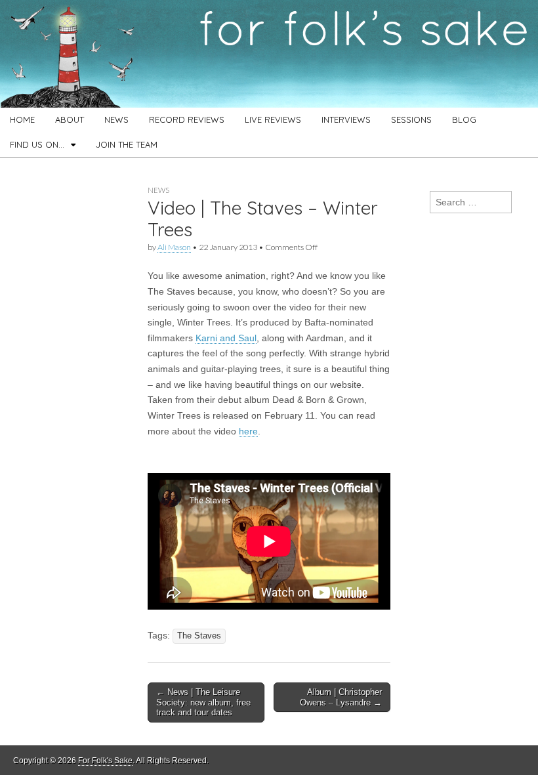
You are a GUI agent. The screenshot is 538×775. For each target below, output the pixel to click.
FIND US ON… (37, 144)
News (158, 190)
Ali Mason (174, 247)
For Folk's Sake (105, 760)
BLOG (464, 119)
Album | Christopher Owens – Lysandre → (341, 697)
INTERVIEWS (346, 119)
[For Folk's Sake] (269, 54)
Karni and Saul (226, 338)
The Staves (199, 635)
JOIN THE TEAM (126, 144)
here (248, 431)
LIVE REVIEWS (273, 119)
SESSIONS (411, 119)
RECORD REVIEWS (186, 119)
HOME (22, 119)
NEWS (116, 119)
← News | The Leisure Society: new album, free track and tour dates (203, 702)
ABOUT (69, 119)
